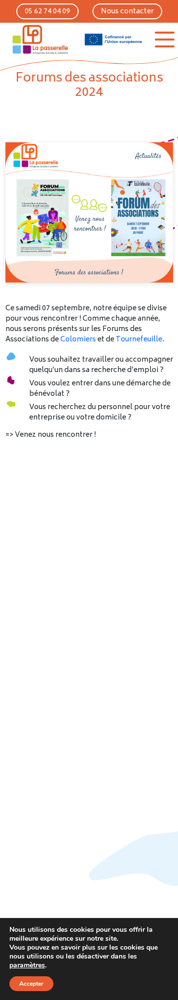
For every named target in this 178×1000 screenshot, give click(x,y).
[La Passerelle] (39, 39)
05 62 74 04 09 (47, 11)
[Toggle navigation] (165, 39)
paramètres (27, 965)
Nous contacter (127, 11)
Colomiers (78, 339)
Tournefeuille (139, 339)
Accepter (31, 984)
